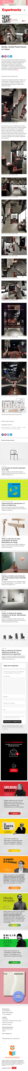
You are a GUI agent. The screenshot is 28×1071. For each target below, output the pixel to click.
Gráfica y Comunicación (7, 501)
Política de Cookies (9, 1065)
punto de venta (7, 428)
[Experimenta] (11, 10)
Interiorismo (19, 427)
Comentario (7, 676)
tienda (12, 428)
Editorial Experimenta (7, 1028)
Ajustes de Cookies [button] (6, 1068)
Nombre (5, 696)
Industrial (4, 466)
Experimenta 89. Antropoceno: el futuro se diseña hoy (13, 504)
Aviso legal (5, 1018)
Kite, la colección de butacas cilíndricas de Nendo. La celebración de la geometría (12, 652)
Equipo (4, 1030)
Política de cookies (6, 1024)
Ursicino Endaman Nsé (5, 427)
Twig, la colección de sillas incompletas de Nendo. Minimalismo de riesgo (11, 540)
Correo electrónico (9, 703)
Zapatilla (18, 428)
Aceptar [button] (14, 1067)
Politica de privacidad (7, 1022)
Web (4, 709)
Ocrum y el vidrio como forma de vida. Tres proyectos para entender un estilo (14, 577)
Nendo (16, 69)
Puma (2, 428)
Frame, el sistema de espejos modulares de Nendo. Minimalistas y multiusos (14, 615)
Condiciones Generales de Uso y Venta (11, 1020)
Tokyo (15, 428)
